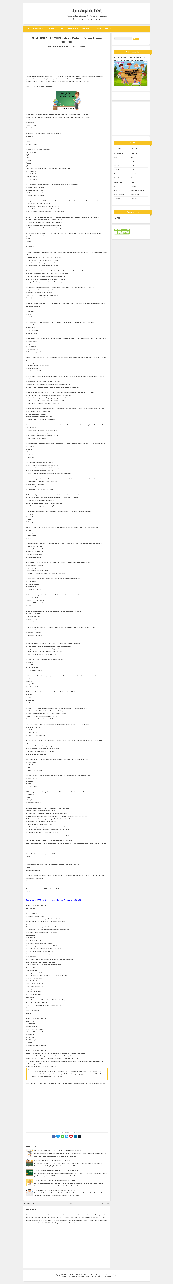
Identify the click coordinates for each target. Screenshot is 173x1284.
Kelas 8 (116, 178)
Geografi (116, 157)
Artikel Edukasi (72, 29)
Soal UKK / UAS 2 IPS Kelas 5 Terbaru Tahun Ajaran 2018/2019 (67, 40)
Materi (61, 29)
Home (27, 29)
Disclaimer (87, 1275)
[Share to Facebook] (54, 1136)
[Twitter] (76, 19)
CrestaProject (71, 1276)
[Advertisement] (67, 62)
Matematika (51, 29)
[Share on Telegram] (66, 1136)
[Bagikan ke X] (58, 1136)
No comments (83, 46)
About (74, 1275)
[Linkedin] (82, 19)
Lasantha (88, 1276)
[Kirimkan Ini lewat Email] (79, 1136)
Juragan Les (86, 10)
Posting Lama (105, 1203)
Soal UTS (134, 198)
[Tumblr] (94, 19)
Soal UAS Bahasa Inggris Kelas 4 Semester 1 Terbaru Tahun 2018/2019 (57, 1150)
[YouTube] (88, 19)
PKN (132, 182)
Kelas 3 (133, 165)
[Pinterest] (91, 19)
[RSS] (96, 19)
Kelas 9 (133, 178)
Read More (72, 1156)
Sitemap (103, 1275)
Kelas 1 (133, 161)
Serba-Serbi (85, 29)
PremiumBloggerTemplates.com (101, 1276)
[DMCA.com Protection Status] (122, 234)
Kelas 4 (116, 169)
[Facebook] (73, 19)
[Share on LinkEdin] (75, 1136)
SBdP (115, 186)
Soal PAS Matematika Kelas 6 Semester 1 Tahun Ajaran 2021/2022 (56, 1170)
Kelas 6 (116, 174)
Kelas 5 (68, 46)
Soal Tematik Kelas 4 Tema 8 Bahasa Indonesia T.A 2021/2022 (54, 1190)
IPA (132, 157)
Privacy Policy (95, 1275)
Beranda (69, 1203)
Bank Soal (108, 29)
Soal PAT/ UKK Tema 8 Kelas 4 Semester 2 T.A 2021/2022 (52, 1160)
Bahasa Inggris (38, 29)
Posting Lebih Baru (29, 1203)
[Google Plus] (79, 19)
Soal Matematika (119, 194)
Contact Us (80, 1275)
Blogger (115, 1275)
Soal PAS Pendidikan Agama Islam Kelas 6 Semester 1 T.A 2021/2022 (56, 1180)
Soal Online (97, 29)
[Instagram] (85, 19)
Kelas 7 (133, 174)
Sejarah (133, 186)
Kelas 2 (116, 165)
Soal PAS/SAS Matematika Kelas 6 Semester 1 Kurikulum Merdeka (129, 58)
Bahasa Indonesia (137, 149)
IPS (115, 161)
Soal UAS (73, 46)
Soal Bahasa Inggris (137, 190)
